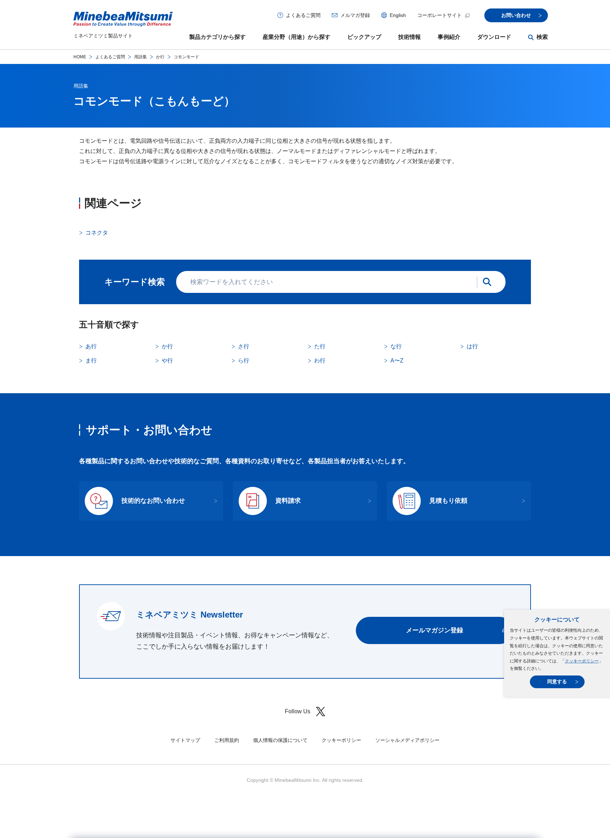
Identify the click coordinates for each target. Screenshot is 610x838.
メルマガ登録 (355, 15)
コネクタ (96, 233)
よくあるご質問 (303, 15)
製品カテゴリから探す (217, 37)
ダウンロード (494, 37)
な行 (396, 346)
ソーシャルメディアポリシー (407, 740)
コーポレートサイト (439, 15)
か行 (160, 56)
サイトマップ (185, 740)
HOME (79, 56)
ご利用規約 (226, 740)
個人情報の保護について (280, 740)
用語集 (140, 56)
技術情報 (409, 37)
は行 (472, 346)
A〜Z (396, 361)
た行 (319, 346)
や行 (167, 361)
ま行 (91, 361)
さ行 (243, 346)
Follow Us (297, 711)
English (398, 15)
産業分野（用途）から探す (296, 37)
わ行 (319, 361)
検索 (542, 37)
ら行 (243, 361)
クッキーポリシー (582, 661)
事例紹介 (449, 37)
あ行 (91, 346)
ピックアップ (364, 37)
